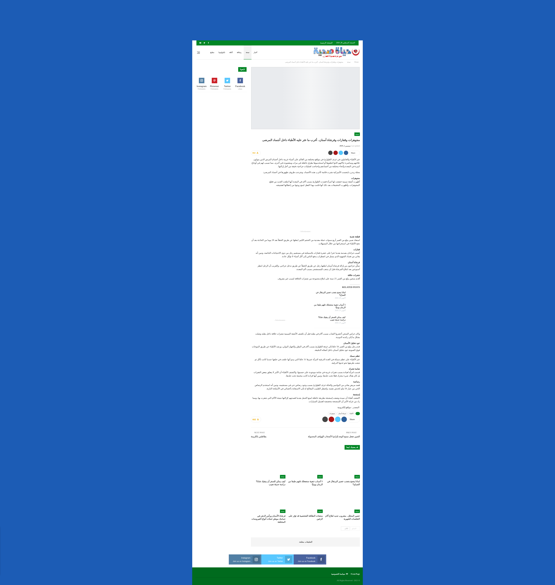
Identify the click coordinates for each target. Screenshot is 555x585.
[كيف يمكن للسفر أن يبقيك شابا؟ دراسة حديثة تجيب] (353, 320)
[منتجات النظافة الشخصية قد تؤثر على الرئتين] (305, 501)
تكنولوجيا (222, 52)
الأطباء (351, 413)
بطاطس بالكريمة (258, 436)
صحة (247, 52)
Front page (355, 574)
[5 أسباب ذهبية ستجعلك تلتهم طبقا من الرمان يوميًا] (353, 308)
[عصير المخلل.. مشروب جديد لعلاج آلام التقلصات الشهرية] (342, 501)
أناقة (231, 52)
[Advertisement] (468, 20)
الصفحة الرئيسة (326, 43)
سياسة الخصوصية (338, 574)
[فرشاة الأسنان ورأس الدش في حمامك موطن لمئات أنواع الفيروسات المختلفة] (268, 501)
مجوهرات (332, 413)
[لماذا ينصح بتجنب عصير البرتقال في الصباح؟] (353, 295)
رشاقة (239, 52)
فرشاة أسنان (342, 413)
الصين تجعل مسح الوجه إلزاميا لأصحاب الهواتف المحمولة (334, 436)
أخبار (255, 52)
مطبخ (212, 52)
